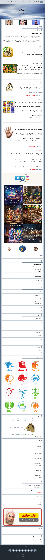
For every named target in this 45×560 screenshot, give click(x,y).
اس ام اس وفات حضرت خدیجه (36, 266)
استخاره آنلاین (16, 1)
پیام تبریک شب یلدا (38, 507)
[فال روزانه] (13, 195)
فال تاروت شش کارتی (37, 463)
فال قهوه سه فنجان (38, 301)
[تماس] (22, 550)
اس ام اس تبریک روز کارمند (37, 274)
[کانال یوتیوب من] (13, 550)
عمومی (36, 255)
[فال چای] (32, 233)
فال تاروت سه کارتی (38, 456)
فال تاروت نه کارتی (38, 465)
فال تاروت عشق (38, 470)
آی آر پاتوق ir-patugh (35, 27)
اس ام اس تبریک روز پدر (37, 264)
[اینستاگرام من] (25, 550)
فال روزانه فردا (38, 542)
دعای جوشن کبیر (38, 326)
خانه (41, 1)
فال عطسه (39, 532)
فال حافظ (37, 1)
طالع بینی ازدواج (34, 92)
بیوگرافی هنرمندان (38, 539)
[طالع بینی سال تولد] (22, 427)
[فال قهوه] (32, 214)
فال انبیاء (39, 291)
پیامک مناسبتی (22, 1)
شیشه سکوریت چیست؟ (37, 487)
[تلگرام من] (31, 550)
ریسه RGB (39, 350)
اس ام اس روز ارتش (38, 276)
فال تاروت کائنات (38, 451)
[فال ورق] (13, 233)
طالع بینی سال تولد (38, 436)
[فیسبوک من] (28, 550)
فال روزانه (28, 1)
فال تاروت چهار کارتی (38, 458)
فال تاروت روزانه (38, 444)
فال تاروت (33, 1)
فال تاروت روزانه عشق (37, 473)
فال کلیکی (39, 335)
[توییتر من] (19, 550)
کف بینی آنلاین (39, 143)
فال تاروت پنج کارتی (38, 461)
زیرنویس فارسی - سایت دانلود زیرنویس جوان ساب (33, 485)
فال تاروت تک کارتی (38, 453)
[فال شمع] (13, 214)
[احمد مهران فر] (36, 23)
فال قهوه (39, 298)
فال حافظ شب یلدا (38, 504)
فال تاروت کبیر (38, 446)
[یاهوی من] (35, 550)
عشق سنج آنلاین (38, 343)
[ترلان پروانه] (23, 23)
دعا (40, 328)
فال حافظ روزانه (24, 73)
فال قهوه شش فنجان (38, 303)
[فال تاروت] (32, 195)
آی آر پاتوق (22, 9)
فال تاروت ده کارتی (38, 468)
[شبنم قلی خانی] (9, 23)
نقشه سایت (18, 556)
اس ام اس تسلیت (38, 271)
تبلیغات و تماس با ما (9, 1)
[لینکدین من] (10, 550)
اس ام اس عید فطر (38, 269)
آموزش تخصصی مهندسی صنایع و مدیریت (34, 490)
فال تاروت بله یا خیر (38, 475)
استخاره (41, 56)
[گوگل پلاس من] (16, 550)
